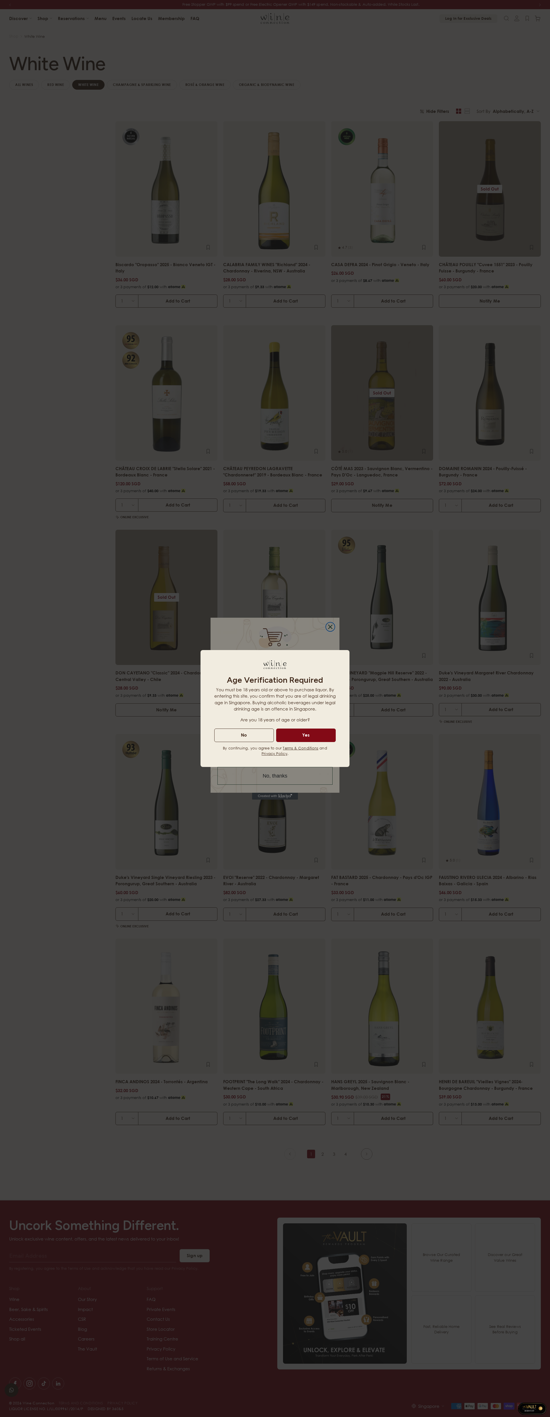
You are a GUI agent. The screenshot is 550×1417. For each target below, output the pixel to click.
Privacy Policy (274, 753)
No (244, 734)
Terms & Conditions (300, 748)
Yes (306, 734)
